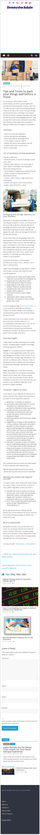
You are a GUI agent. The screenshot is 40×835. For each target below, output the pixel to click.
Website (4, 708)
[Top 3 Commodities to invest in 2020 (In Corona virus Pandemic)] (20, 588)
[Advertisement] (20, 32)
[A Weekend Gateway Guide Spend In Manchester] (8, 767)
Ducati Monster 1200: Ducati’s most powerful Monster (16, 566)
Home (4, 801)
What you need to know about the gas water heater (19, 555)
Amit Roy (17, 86)
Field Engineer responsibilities (26, 544)
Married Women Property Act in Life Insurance (18, 638)
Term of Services (7, 814)
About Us (5, 804)
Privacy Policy (6, 811)
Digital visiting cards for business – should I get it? (17, 580)
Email (4, 697)
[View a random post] (36, 55)
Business (6, 83)
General (6, 744)
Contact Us (5, 808)
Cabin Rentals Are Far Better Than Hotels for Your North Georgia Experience (17, 749)
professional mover (27, 306)
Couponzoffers (6, 820)
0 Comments (26, 86)
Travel (12, 744)
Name (4, 686)
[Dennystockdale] (4, 55)
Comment (5, 658)
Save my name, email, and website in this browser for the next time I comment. (19, 722)
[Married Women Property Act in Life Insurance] (17, 617)
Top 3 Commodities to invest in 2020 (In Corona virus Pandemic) (19, 609)
